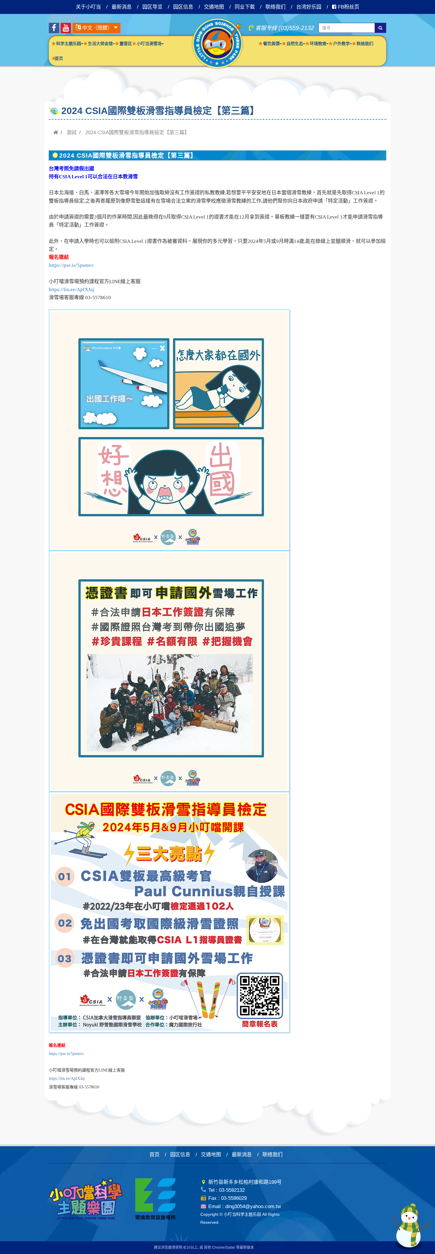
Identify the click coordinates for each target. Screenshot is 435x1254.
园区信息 (183, 7)
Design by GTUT (270, 1247)
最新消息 (122, 7)
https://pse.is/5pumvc (71, 265)
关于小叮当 (88, 7)
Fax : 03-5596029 (227, 1198)
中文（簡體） (97, 28)
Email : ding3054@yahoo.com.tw (244, 1206)
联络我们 (275, 7)
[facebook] (54, 28)
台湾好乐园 (308, 7)
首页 (59, 58)
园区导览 (152, 7)
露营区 (126, 43)
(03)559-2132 (296, 28)
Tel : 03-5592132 (226, 1190)
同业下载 (245, 7)
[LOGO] (217, 43)
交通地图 (214, 7)
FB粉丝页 (347, 7)
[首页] (55, 132)
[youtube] (66, 28)
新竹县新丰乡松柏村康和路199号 (244, 1182)
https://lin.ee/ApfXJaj (71, 289)
